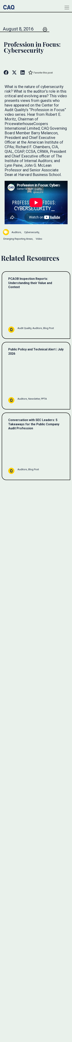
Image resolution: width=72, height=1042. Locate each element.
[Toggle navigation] (67, 7)
